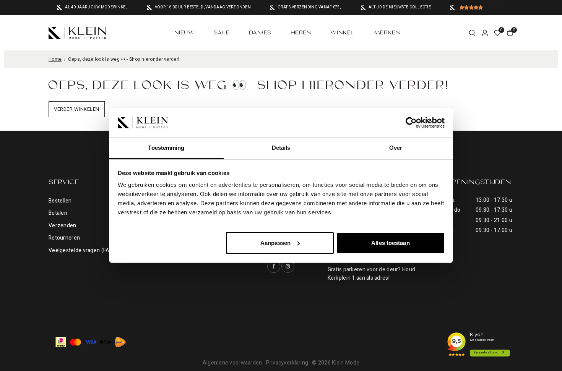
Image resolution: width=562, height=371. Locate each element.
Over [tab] (395, 147)
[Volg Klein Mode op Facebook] (273, 266)
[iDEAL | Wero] (60, 342)
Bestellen (60, 201)
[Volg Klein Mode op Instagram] (287, 266)
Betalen (58, 213)
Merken (387, 33)
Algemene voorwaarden (232, 363)
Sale (222, 33)
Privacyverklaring (287, 363)
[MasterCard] (75, 342)
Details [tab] (281, 147)
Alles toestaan (390, 243)
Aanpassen (275, 243)
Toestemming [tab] (166, 147)
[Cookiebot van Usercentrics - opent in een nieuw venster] (411, 122)
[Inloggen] (484, 33)
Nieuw (184, 33)
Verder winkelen (76, 109)
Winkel (342, 33)
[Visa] (90, 342)
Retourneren (64, 238)
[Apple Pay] (105, 342)
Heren (301, 33)
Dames (260, 33)
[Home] (77, 33)
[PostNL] (120, 342)
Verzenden (62, 226)
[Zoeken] (472, 33)
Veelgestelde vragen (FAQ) (82, 250)
